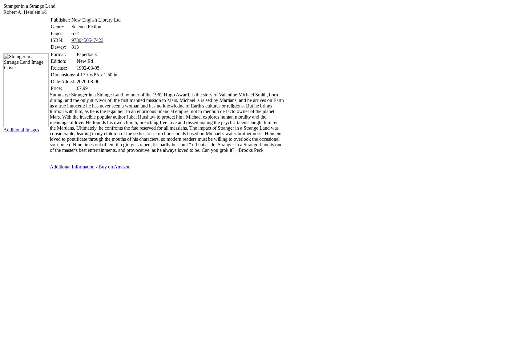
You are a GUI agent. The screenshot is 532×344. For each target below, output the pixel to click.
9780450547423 (87, 40)
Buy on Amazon (115, 166)
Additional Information (72, 166)
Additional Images (21, 129)
